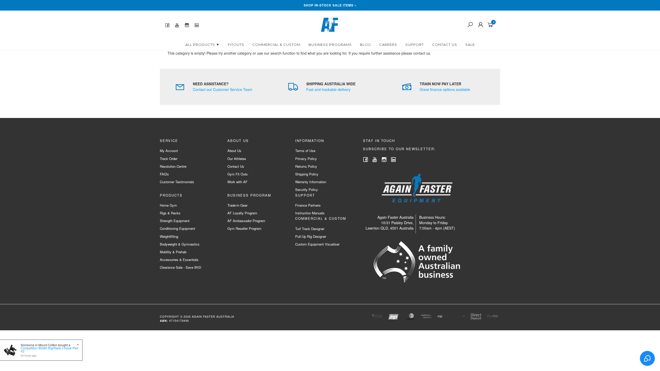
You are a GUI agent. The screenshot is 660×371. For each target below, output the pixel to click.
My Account (169, 150)
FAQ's (164, 174)
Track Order (168, 158)
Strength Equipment (174, 220)
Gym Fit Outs (237, 174)
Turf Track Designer (309, 228)
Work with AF (237, 181)
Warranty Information (310, 181)
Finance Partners (308, 205)
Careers (388, 45)
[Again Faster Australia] (329, 24)
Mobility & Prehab (173, 251)
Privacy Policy (306, 158)
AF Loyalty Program (242, 212)
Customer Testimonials (177, 181)
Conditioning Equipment (177, 228)
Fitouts (236, 45)
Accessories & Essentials (179, 259)
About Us (234, 150)
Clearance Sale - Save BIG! (180, 267)
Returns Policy (306, 166)
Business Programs (330, 45)
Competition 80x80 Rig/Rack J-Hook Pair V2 (49, 349)
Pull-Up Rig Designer (310, 236)
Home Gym (168, 205)
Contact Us (444, 45)
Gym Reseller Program (244, 228)
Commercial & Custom (276, 45)
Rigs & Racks (170, 212)
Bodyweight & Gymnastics (180, 244)
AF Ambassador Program (246, 220)
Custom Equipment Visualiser (317, 244)
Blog (365, 45)
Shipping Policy (306, 174)
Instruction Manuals (310, 212)
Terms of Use (305, 150)
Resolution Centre (173, 166)
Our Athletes (236, 158)
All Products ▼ (202, 45)
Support (414, 45)
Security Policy (306, 189)
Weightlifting (169, 236)
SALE (470, 45)
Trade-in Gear (237, 205)
